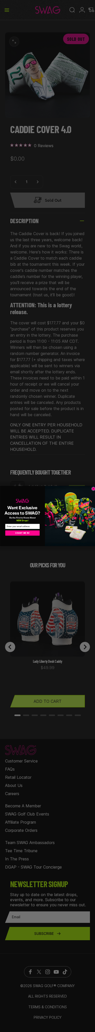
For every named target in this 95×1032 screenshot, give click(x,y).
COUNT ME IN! (22, 533)
